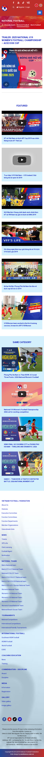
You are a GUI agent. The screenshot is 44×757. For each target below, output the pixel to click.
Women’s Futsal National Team (12, 605)
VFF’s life (5, 543)
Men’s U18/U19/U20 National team (14, 581)
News (4, 535)
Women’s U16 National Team (12, 597)
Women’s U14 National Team (12, 593)
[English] (40, 5)
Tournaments (8, 615)
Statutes (5, 509)
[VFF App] (28, 2)
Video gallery (6, 701)
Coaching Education (11, 655)
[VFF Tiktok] (23, 3)
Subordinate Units (8, 529)
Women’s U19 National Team (12, 601)
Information (6, 687)
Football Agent (7, 551)
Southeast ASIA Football (10, 637)
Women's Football (23, 25)
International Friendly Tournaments (14, 628)
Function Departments (10, 521)
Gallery (5, 697)
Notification (6, 555)
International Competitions (11, 623)
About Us (5, 505)
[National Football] (2, 25)
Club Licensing (7, 547)
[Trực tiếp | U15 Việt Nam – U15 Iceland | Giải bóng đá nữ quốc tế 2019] (22, 160)
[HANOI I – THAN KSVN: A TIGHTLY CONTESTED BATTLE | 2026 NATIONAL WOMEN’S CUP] (22, 464)
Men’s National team (9, 565)
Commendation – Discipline (14, 669)
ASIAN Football (7, 641)
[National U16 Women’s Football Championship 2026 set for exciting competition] (22, 394)
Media (4, 683)
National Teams (9, 561)
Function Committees (9, 517)
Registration (6, 691)
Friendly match (10, 25)
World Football (7, 645)
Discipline (5, 677)
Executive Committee (9, 513)
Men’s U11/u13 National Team (12, 569)
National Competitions (9, 619)
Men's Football (36, 25)
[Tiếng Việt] (36, 5)
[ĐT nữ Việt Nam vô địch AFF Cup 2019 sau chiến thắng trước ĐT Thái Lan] (22, 123)
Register (21, 7)
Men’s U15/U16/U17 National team (14, 577)
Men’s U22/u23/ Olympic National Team (16, 585)
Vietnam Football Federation (16, 501)
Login (28, 7)
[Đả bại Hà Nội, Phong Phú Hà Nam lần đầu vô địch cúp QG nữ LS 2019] (22, 271)
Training (4, 664)
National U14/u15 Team (10, 573)
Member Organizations (10, 525)
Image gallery (6, 705)
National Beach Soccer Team (12, 609)
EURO (4, 650)
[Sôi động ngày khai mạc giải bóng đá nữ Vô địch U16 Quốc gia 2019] (22, 234)
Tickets (4, 539)
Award (4, 673)
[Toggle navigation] (39, 12)
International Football (13, 633)
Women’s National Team (10, 589)
